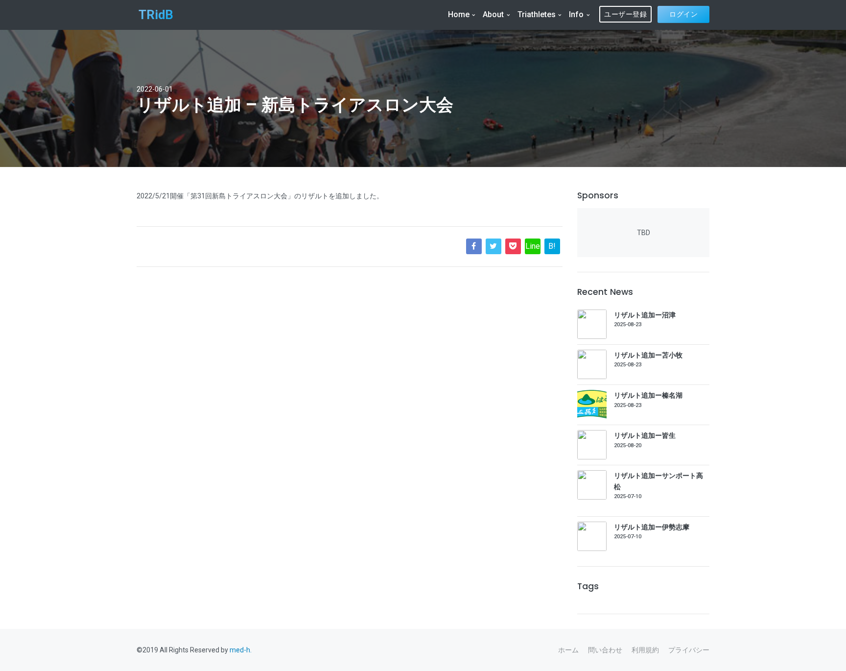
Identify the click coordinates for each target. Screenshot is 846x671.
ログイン (683, 14)
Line (532, 246)
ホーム (568, 650)
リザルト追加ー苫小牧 (648, 355)
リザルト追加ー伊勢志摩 (651, 527)
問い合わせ (605, 650)
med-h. (241, 650)
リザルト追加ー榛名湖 (648, 395)
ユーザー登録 (625, 14)
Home (459, 14)
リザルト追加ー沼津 (645, 315)
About (493, 14)
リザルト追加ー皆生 (645, 435)
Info (576, 14)
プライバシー (688, 650)
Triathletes (536, 14)
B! (552, 246)
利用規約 (645, 650)
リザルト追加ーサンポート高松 (658, 481)
